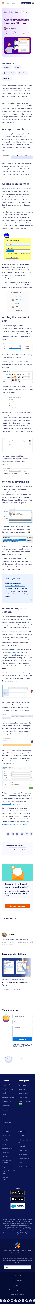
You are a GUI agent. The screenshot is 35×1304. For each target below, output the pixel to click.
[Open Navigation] (33, 3)
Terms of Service (16, 1046)
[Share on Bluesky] (27, 834)
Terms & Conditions (17, 1276)
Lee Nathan (12, 28)
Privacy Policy (24, 1045)
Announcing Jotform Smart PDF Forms (15, 983)
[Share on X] (8, 834)
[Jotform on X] (4, 1300)
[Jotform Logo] (2, 3)
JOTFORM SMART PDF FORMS (13, 979)
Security (17, 1285)
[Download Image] (30, 157)
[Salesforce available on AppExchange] (17, 1206)
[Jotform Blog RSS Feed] (31, 834)
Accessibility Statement (17, 1290)
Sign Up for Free (26, 3)
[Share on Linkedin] (17, 834)
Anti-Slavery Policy (17, 1294)
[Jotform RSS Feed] (19, 1300)
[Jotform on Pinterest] (23, 1300)
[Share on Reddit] (22, 834)
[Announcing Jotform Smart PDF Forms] (16, 967)
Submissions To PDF (10, 918)
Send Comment (22, 1039)
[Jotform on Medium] (12, 1300)
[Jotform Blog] (15, 1300)
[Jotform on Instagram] (30, 1300)
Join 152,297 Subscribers (17, 906)
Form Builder (15, 652)
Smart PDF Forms (10, 3)
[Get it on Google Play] (17, 1193)
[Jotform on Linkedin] (8, 1300)
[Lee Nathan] (5, 28)
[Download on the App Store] (17, 1199)
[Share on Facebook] (13, 834)
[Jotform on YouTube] (26, 1300)
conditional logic (8, 804)
